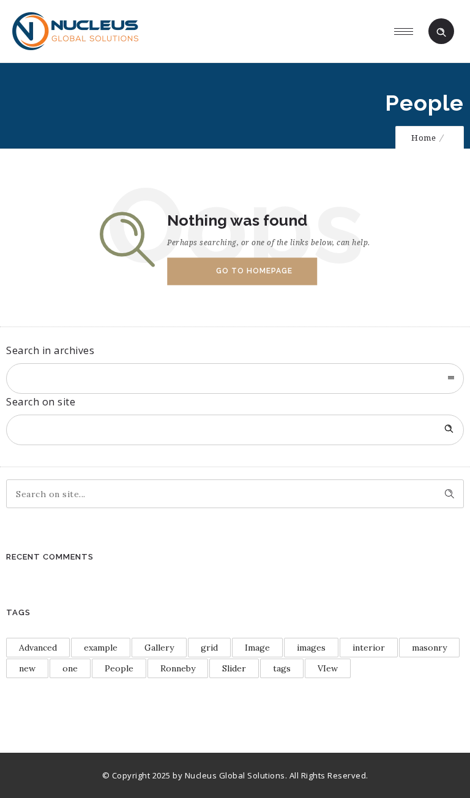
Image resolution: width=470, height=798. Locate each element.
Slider (234, 668)
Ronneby (177, 668)
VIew (328, 668)
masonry (429, 647)
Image (257, 647)
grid (209, 647)
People (119, 668)
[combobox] (235, 378)
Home (423, 137)
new (27, 668)
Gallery (159, 647)
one (70, 668)
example (101, 647)
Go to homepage (254, 271)
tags (282, 668)
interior (368, 647)
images (311, 647)
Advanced (38, 647)
